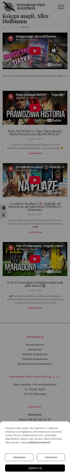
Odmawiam (19, 457)
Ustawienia (51, 457)
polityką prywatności (39, 442)
